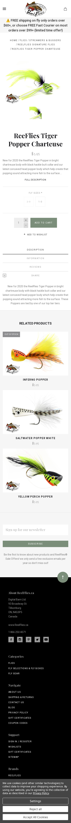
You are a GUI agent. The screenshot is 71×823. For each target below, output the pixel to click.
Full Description (35, 180)
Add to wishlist (36, 234)
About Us (14, 692)
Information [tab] (35, 258)
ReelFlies (14, 775)
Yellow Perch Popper (35, 496)
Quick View (35, 355)
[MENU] (5, 8)
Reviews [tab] (35, 267)
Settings (35, 801)
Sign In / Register (20, 741)
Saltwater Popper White (36, 438)
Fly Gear (14, 673)
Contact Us (16, 702)
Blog (11, 707)
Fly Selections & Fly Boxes (26, 668)
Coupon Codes (17, 723)
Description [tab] (35, 250)
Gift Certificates (19, 718)
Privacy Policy (18, 712)
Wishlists (14, 747)
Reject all (35, 809)
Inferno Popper (35, 379)
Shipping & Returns (21, 697)
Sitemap (13, 757)
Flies (11, 663)
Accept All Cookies (35, 817)
